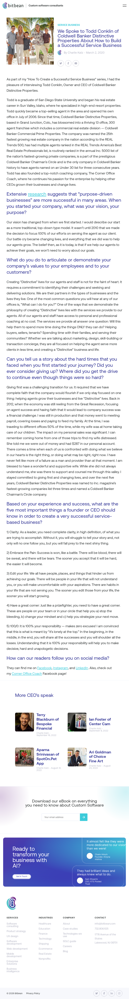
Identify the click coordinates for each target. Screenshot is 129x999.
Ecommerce (45, 948)
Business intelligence (13, 970)
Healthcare (45, 923)
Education (44, 928)
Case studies (70, 928)
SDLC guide (69, 941)
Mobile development (14, 955)
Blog (65, 951)
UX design (12, 936)
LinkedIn (82, 668)
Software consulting (12, 925)
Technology (45, 938)
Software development (14, 942)
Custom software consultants (46, 5)
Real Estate (45, 953)
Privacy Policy (33, 993)
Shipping (44, 943)
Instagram (60, 668)
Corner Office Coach (27, 674)
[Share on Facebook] (68, 63)
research (37, 194)
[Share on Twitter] (61, 63)
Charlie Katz (75, 52)
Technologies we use (72, 935)
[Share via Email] (76, 63)
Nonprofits (44, 958)
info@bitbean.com (105, 923)
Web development (17, 948)
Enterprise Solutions (12, 962)
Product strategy (16, 931)
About (66, 923)
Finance (43, 933)
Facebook (44, 668)
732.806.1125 (101, 928)
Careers (67, 946)
